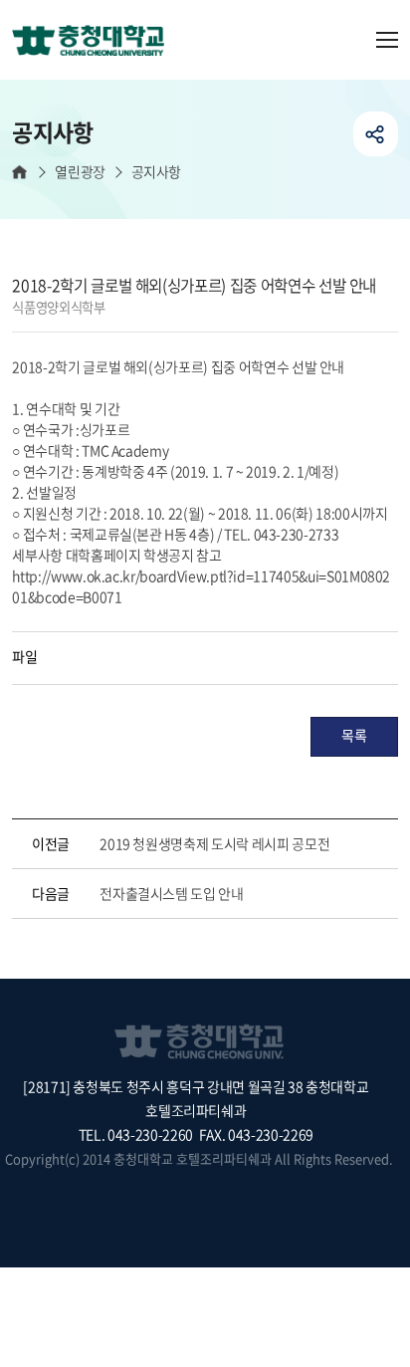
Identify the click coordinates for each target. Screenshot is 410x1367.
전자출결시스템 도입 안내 (171, 893)
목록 (353, 735)
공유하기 (375, 134)
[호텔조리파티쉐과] (95, 42)
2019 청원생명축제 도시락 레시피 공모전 (214, 843)
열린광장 (79, 171)
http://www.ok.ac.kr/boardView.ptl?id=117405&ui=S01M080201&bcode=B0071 (201, 586)
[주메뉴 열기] (387, 40)
